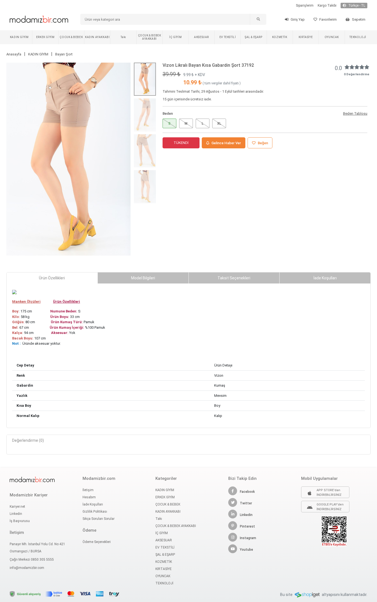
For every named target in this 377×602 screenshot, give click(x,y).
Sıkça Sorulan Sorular (99, 519)
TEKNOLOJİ (357, 37)
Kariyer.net (17, 507)
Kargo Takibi (327, 5)
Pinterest (247, 526)
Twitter (246, 503)
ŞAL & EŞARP (253, 37)
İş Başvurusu (20, 521)
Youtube (246, 550)
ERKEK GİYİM (45, 37)
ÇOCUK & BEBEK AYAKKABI (149, 37)
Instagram (248, 538)
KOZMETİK (279, 37)
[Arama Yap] (258, 19)
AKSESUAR (201, 37)
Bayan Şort (64, 54)
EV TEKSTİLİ (227, 37)
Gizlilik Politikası (95, 511)
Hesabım (89, 497)
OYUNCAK (332, 37)
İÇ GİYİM (175, 37)
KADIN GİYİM (19, 37)
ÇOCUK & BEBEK (71, 37)
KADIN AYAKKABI (97, 37)
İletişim (88, 490)
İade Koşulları (93, 504)
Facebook (247, 492)
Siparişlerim (305, 5)
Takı (123, 37)
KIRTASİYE (306, 37)
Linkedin (16, 514)
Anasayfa (13, 54)
